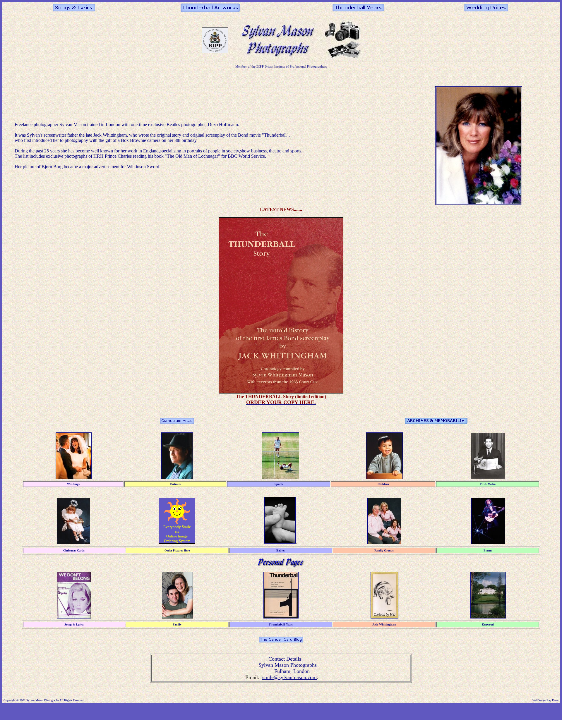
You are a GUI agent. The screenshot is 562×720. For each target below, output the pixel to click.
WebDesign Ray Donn (545, 700)
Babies (280, 550)
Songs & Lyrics (74, 624)
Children (383, 484)
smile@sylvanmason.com (289, 677)
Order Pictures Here (177, 550)
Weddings (73, 484)
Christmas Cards (74, 550)
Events (488, 550)
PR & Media (488, 484)
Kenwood (488, 624)
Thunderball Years (281, 624)
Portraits (175, 484)
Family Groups (384, 550)
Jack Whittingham (384, 624)
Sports (279, 484)
